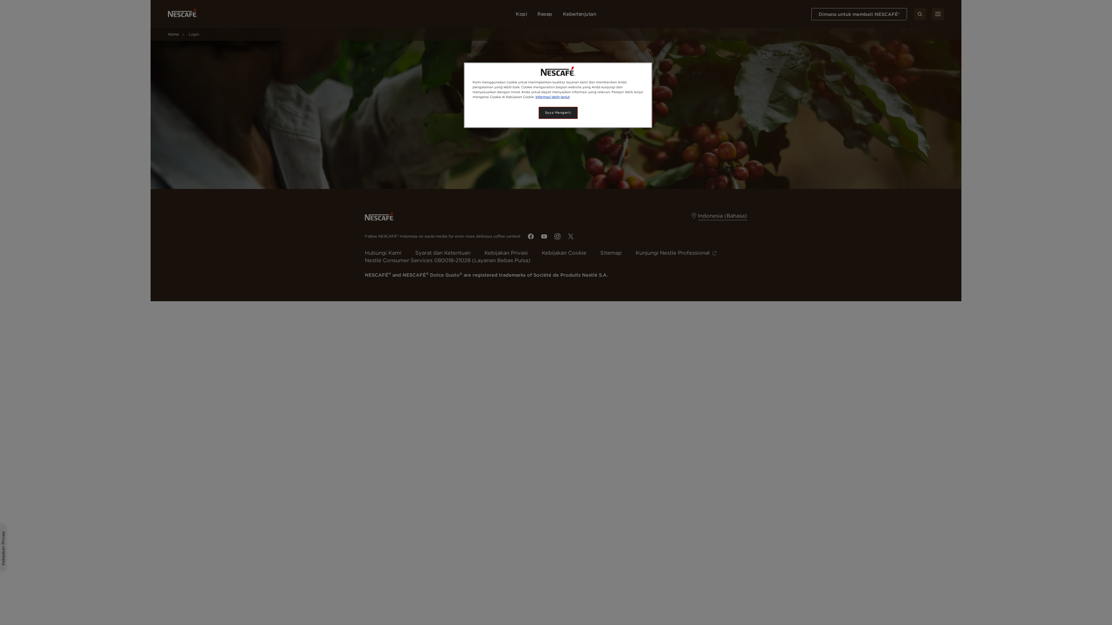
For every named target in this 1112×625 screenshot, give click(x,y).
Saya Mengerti (558, 113)
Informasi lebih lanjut (552, 97)
